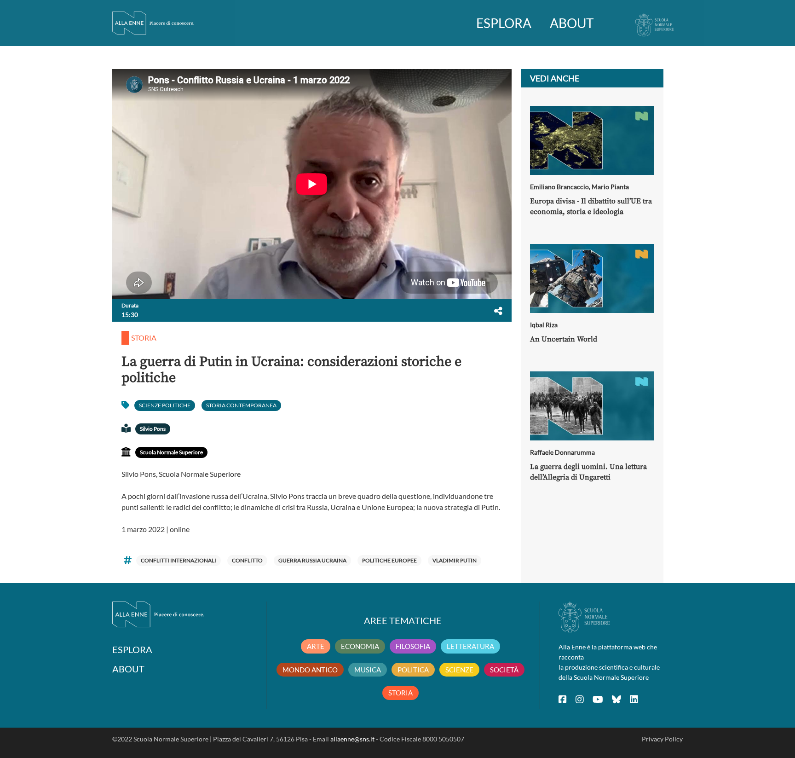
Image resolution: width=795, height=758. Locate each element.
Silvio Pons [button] (153, 428)
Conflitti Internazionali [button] (178, 560)
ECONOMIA (360, 646)
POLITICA (413, 669)
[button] (498, 311)
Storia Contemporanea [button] (241, 405)
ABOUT (572, 23)
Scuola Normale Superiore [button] (171, 452)
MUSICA (367, 669)
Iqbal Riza (544, 325)
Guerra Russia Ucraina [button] (312, 560)
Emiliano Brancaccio (559, 187)
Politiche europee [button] (389, 560)
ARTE (315, 646)
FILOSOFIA (413, 646)
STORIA (400, 693)
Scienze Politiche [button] (164, 405)
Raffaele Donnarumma (562, 452)
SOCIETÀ (504, 669)
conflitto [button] (247, 560)
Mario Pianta (610, 187)
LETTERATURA (470, 646)
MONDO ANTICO (310, 669)
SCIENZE (459, 669)
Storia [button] (143, 337)
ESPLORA (503, 23)
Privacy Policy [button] (662, 739)
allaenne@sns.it (352, 739)
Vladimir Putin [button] (454, 560)
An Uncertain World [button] (563, 339)
